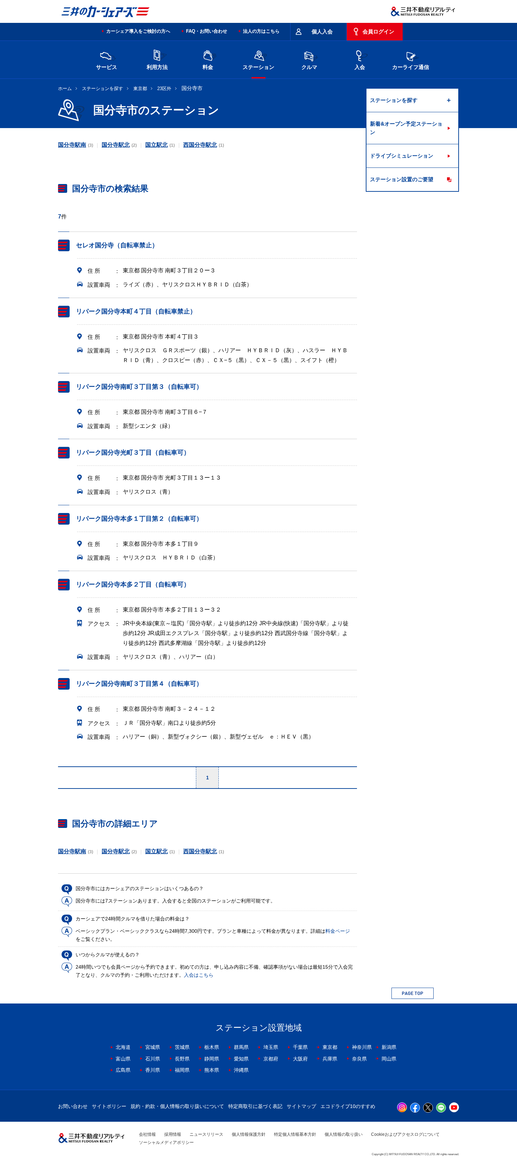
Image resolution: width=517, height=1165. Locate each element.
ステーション (258, 67)
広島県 (123, 1070)
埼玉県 (270, 1047)
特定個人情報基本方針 (295, 1134)
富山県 (123, 1059)
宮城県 (152, 1047)
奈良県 (359, 1059)
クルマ (309, 67)
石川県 (152, 1059)
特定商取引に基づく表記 (255, 1106)
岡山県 (389, 1059)
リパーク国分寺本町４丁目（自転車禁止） (136, 311)
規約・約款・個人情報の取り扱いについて (177, 1106)
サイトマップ (301, 1106)
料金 (208, 67)
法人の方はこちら (261, 31)
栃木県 (211, 1047)
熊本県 (211, 1070)
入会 (360, 67)
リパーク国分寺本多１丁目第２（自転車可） (139, 518)
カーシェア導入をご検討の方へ (138, 31)
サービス (106, 67)
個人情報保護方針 (249, 1134)
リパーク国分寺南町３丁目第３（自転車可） (139, 386)
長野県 (182, 1059)
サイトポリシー (109, 1106)
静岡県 (211, 1059)
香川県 (152, 1070)
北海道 (123, 1047)
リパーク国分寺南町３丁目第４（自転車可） (139, 683)
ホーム (65, 88)
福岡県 (182, 1070)
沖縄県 (241, 1070)
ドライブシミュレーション (401, 156)
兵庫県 (330, 1059)
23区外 (164, 88)
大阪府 (300, 1059)
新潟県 (389, 1047)
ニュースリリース (206, 1134)
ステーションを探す (102, 88)
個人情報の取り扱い (344, 1134)
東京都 (140, 88)
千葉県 (300, 1047)
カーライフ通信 (410, 67)
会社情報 (147, 1134)
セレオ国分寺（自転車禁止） (117, 245)
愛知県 (241, 1059)
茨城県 (182, 1047)
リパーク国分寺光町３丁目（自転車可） (133, 452)
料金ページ (337, 931)
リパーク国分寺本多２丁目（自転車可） (133, 584)
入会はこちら (198, 975)
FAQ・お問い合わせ (206, 31)
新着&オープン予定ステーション (406, 128)
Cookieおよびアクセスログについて (405, 1134)
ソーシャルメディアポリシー (166, 1142)
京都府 (270, 1059)
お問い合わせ (73, 1106)
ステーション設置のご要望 (401, 179)
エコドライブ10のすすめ (347, 1106)
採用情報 (172, 1134)
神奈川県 (362, 1047)
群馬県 (241, 1047)
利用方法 (157, 67)
